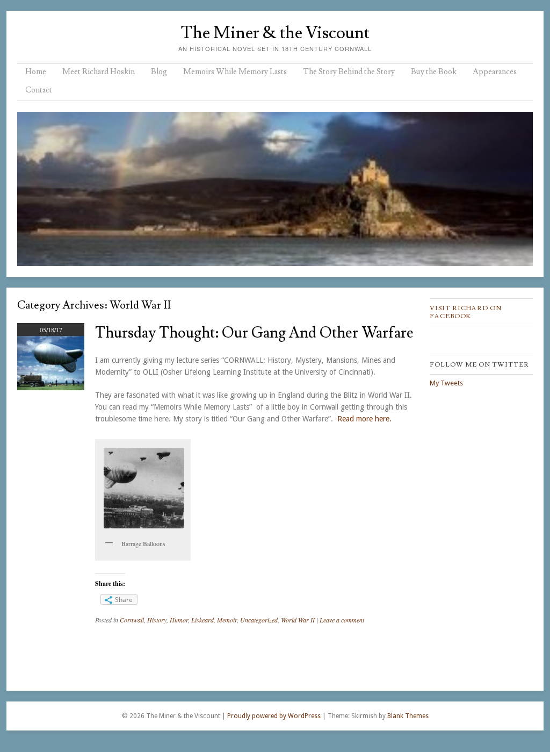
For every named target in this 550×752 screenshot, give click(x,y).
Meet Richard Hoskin (98, 72)
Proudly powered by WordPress (274, 716)
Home (35, 72)
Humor (179, 619)
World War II (298, 619)
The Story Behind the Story (349, 72)
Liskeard (202, 619)
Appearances (495, 72)
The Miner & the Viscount (275, 33)
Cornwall (132, 619)
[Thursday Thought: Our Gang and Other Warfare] (50, 387)
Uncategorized (259, 619)
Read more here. (364, 418)
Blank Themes (408, 716)
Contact (38, 90)
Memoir (227, 619)
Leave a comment (342, 619)
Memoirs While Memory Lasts (235, 72)
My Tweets (446, 383)
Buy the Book (434, 72)
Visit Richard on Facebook (466, 312)
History (157, 619)
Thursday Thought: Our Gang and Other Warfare (254, 333)
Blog (159, 72)
